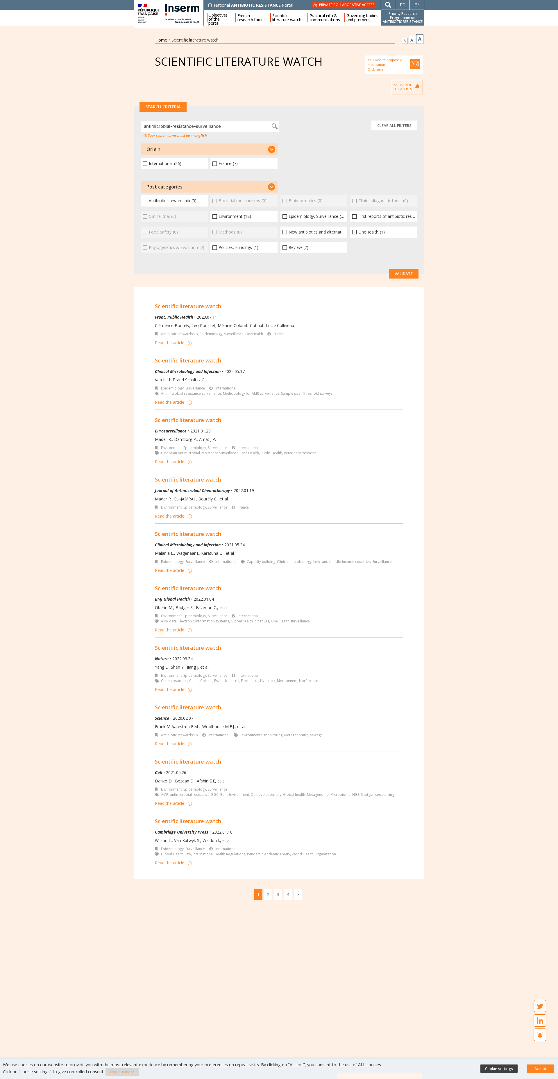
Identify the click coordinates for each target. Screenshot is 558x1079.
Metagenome (318, 794)
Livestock (267, 680)
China (193, 680)
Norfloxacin (308, 680)
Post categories (164, 187)
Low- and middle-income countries (342, 561)
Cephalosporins (174, 680)
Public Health (271, 452)
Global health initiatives (250, 621)
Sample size (291, 393)
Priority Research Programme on (403, 17)
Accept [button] (540, 1068)
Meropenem (287, 680)
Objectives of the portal (218, 17)
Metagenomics (296, 735)
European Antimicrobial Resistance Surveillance (200, 452)
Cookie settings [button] (499, 1068)
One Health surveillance (290, 621)
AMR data (169, 621)
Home (161, 40)
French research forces (251, 17)
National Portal (253, 5)
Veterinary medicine (300, 452)
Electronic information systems (203, 621)
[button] (209, 149)
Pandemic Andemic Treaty (268, 854)
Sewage (316, 735)
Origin (153, 149)
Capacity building (261, 561)
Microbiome (340, 794)
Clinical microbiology (294, 561)
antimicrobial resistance (190, 794)
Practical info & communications (325, 17)
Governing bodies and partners (362, 17)
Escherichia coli (226, 680)
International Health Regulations (219, 854)
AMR (164, 794)
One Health (249, 452)
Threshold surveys (317, 393)
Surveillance (382, 561)
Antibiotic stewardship (179, 333)
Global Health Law (176, 854)
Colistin (206, 680)
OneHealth (254, 333)
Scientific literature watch (286, 17)
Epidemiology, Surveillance (222, 333)
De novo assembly (266, 794)
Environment (171, 447)
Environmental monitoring (261, 735)
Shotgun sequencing (377, 794)
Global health (294, 794)
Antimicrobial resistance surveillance (191, 393)
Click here (375, 69)
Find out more (122, 1071)
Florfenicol (249, 680)
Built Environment (234, 794)
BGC (215, 794)
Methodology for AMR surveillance (251, 393)
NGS (355, 794)
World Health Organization (314, 854)
